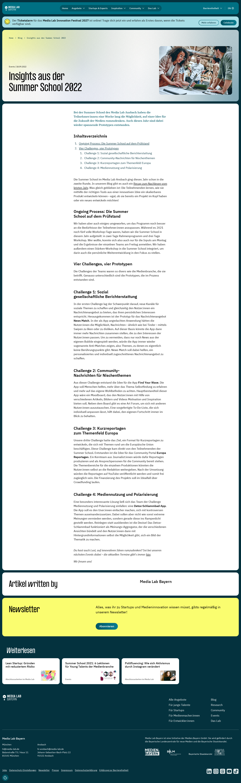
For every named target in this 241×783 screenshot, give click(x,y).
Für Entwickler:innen (181, 721)
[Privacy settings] (5, 777)
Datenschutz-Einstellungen (22, 770)
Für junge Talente (179, 705)
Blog (213, 699)
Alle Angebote (177, 699)
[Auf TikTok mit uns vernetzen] (236, 771)
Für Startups (176, 710)
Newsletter (24, 609)
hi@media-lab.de (10, 749)
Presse (55, 770)
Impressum (67, 770)
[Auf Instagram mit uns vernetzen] (216, 771)
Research (217, 705)
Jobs (4, 770)
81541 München (10, 755)
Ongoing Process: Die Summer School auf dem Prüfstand (114, 143)
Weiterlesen (21, 651)
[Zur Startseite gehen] (12, 8)
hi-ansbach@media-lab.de (50, 749)
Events (215, 715)
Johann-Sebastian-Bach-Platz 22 (54, 752)
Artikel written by (33, 584)
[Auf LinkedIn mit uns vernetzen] (209, 771)
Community (218, 710)
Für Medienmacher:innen (184, 715)
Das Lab (216, 721)
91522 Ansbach (45, 755)
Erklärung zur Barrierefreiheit (113, 770)
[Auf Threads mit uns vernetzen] (222, 771)
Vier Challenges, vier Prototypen (99, 148)
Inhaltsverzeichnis (90, 136)
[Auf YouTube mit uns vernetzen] (229, 771)
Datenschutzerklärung (86, 770)
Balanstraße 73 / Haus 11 (15, 752)
